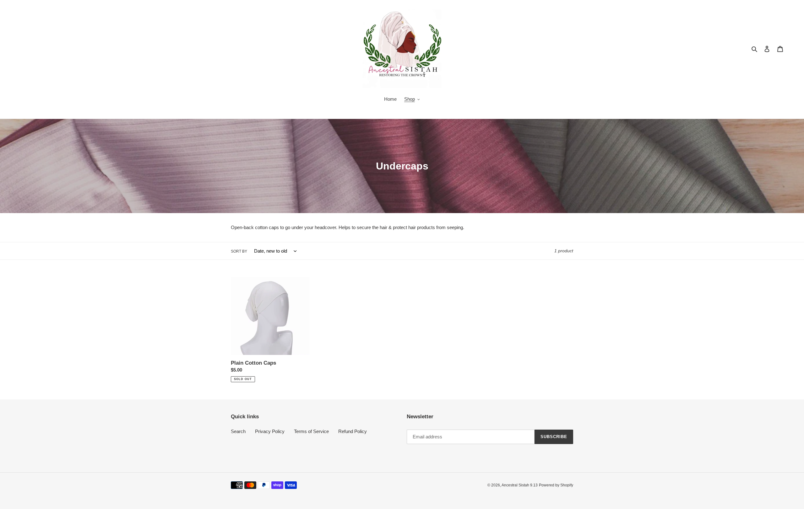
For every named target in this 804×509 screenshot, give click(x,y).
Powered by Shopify (556, 485)
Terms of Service (311, 431)
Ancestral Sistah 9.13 (520, 485)
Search (238, 431)
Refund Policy (352, 431)
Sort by (239, 251)
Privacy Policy (270, 431)
